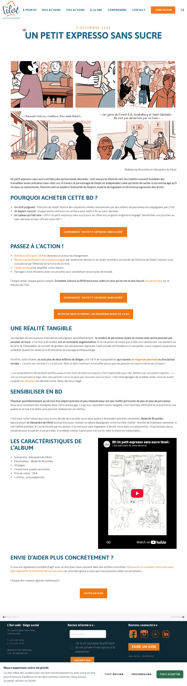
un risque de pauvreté (144, 359)
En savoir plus (153, 280)
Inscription (82, 660)
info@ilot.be (148, 656)
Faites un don (22, 267)
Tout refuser (113, 674)
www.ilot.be (134, 656)
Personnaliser (141, 674)
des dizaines (27, 380)
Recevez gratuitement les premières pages (39, 259)
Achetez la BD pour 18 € (28, 255)
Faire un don (164, 9)
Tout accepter (170, 674)
